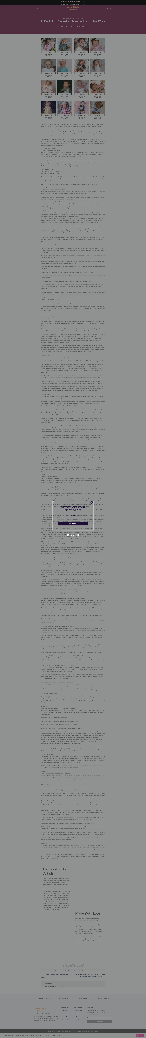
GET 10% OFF (73, 524)
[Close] (92, 502)
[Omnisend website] (73, 533)
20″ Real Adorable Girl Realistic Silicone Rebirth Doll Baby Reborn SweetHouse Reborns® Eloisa (23, 1033)
